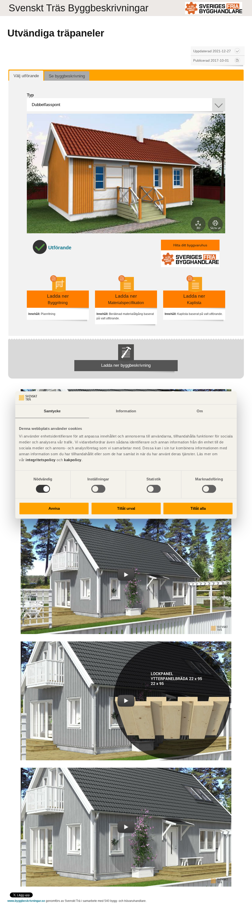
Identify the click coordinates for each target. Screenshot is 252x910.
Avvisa (54, 509)
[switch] (98, 489)
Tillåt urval (126, 509)
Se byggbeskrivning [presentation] (67, 76)
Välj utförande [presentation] (26, 75)
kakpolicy (72, 460)
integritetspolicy (41, 460)
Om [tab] (200, 411)
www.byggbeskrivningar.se (26, 901)
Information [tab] (126, 411)
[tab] (26, 76)
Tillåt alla (198, 509)
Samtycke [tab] (52, 411)
